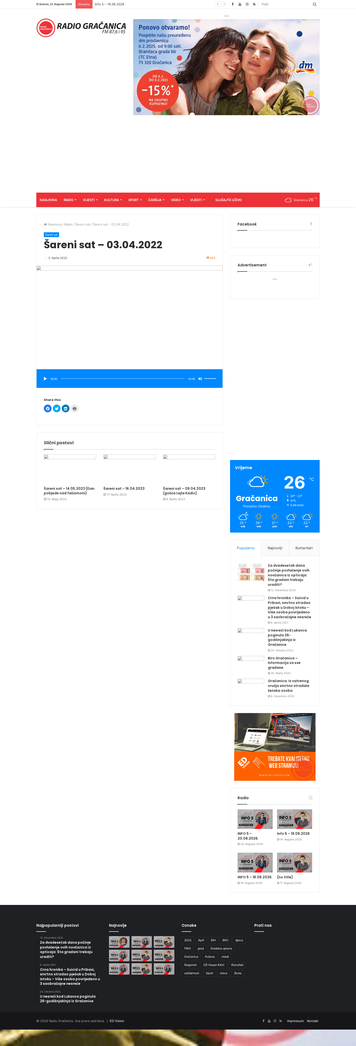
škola (237, 973)
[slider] (211, 373)
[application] (130, 379)
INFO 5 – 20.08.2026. (248, 836)
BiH (213, 940)
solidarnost (191, 973)
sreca (223, 973)
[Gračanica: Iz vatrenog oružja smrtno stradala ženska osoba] (251, 688)
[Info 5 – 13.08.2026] (142, 969)
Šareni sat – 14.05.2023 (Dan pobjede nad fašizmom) (69, 491)
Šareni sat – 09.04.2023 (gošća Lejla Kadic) (184, 491)
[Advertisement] (178, 156)
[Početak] (45, 378)
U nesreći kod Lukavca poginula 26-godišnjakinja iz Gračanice (287, 637)
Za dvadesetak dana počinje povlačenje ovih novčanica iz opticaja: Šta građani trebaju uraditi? (289, 575)
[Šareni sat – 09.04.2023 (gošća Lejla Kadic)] (189, 469)
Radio (68, 200)
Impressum (295, 1021)
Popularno (246, 548)
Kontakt (312, 1021)
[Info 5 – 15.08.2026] (164, 955)
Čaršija (155, 200)
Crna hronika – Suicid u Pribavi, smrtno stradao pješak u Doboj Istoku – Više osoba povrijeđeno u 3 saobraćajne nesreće (289, 607)
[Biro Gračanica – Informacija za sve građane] (251, 665)
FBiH (187, 948)
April (201, 940)
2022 (187, 940)
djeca (239, 940)
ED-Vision (117, 1021)
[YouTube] (239, 4)
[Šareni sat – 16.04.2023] (129, 469)
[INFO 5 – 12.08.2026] (164, 969)
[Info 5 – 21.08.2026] (119, 942)
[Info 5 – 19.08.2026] (294, 819)
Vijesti (89, 200)
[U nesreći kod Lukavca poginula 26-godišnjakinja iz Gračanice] (251, 637)
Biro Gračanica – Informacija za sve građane (284, 663)
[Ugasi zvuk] (200, 378)
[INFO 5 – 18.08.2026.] (255, 863)
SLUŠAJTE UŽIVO (228, 200)
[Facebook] (232, 4)
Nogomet (190, 965)
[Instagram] (247, 4)
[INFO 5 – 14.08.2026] (119, 969)
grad (201, 948)
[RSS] (254, 4)
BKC (226, 940)
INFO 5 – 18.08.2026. (111, 4)
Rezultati (237, 965)
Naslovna (48, 200)
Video (176, 200)
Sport (133, 200)
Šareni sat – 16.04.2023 (124, 488)
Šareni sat (82, 224)
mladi (225, 956)
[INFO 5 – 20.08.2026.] (255, 819)
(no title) (285, 877)
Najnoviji (275, 548)
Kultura (111, 200)
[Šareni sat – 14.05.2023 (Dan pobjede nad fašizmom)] (70, 469)
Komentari (304, 548)
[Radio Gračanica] (81, 28)
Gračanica (191, 956)
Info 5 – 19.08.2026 (293, 833)
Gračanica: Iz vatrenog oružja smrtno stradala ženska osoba (288, 685)
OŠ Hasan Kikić (213, 965)
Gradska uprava (221, 948)
